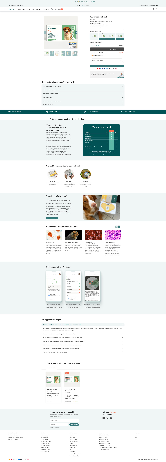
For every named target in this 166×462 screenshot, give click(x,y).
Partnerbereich (46, 9)
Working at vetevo (74, 441)
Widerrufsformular (45, 443)
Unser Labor (38, 9)
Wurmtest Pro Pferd (103, 439)
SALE (19, 9)
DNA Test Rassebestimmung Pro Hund (108, 447)
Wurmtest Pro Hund (103, 437)
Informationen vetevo (74, 455)
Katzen (32, 9)
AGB (139, 459)
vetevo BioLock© (45, 451)
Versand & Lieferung (45, 445)
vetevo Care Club (45, 447)
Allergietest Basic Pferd (104, 445)
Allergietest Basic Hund (104, 443)
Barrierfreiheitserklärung (75, 453)
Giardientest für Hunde (13, 435)
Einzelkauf (96, 45)
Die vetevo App (73, 439)
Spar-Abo (96, 52)
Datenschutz (72, 451)
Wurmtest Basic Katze (104, 449)
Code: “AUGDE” (90, 1)
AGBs (71, 449)
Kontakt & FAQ (44, 437)
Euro (136, 435)
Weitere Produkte (51, 368)
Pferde (28, 9)
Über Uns (72, 435)
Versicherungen (73, 445)
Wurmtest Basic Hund (104, 435)
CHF (136, 437)
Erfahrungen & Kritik (45, 449)
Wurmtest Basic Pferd (104, 441)
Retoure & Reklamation (46, 441)
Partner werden (44, 439)
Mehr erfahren (94, 75)
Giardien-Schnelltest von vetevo (15, 437)
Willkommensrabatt (45, 435)
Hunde (23, 9)
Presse (71, 443)
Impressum (72, 447)
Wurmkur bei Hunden (13, 439)
